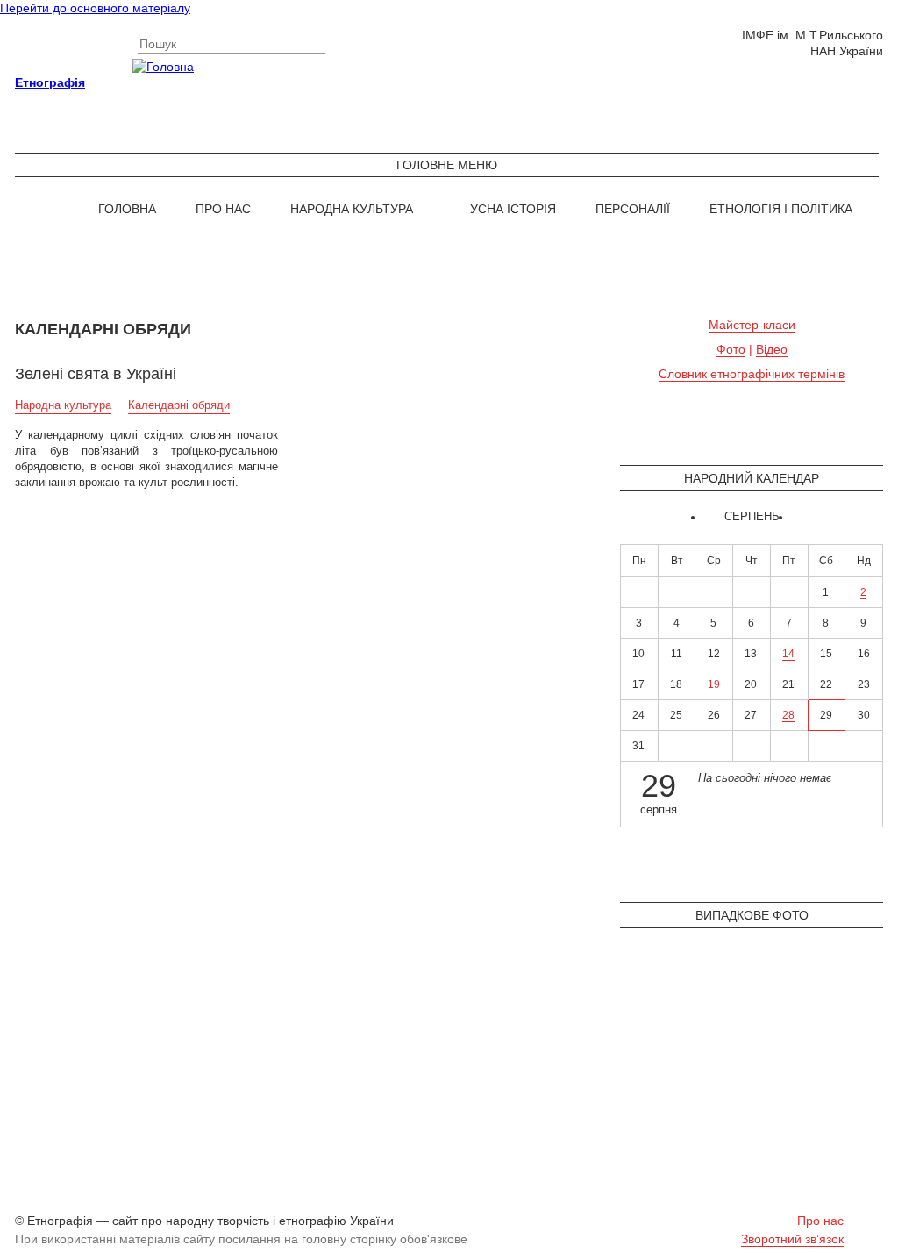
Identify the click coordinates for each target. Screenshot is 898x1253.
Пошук (157, 44)
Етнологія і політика (780, 209)
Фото (730, 349)
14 (788, 654)
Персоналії (632, 209)
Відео (772, 349)
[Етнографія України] (449, 67)
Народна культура (351, 209)
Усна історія (513, 209)
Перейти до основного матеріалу (95, 8)
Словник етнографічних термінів (752, 374)
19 (714, 684)
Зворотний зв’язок (792, 1239)
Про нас (223, 209)
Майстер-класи (752, 325)
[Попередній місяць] (707, 517)
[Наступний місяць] (795, 517)
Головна (127, 209)
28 (788, 715)
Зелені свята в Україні (95, 374)
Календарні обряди (179, 405)
